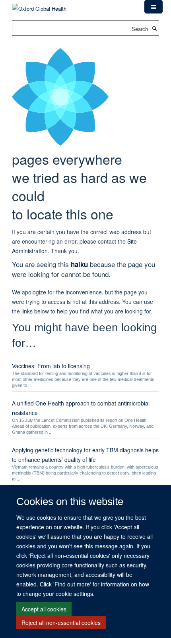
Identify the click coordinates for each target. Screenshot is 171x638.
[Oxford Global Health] (39, 6)
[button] (153, 6)
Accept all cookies (43, 609)
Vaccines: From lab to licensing (51, 366)
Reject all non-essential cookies (61, 622)
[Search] (154, 28)
